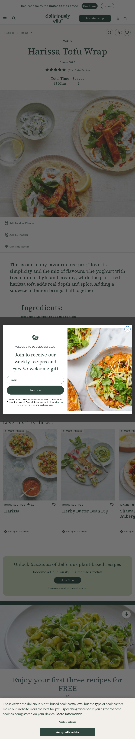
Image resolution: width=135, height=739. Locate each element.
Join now (35, 390)
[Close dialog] (127, 329)
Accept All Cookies (67, 732)
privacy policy (28, 405)
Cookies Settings (67, 721)
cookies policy (46, 405)
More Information (69, 714)
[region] (67, 718)
